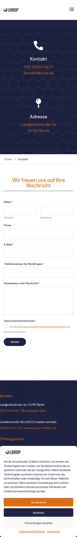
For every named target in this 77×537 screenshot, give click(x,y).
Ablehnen (38, 512)
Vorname (9, 217)
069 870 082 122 (10, 428)
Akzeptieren (38, 502)
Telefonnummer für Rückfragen (24, 263)
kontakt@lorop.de (39, 72)
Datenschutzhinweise (32, 531)
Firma (7, 225)
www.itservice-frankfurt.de (40, 428)
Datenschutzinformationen (20, 320)
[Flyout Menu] (71, 9)
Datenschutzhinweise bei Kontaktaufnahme (44, 327)
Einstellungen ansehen (39, 523)
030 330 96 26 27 (38, 66)
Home (8, 159)
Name (8, 201)
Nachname (46, 217)
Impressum (53, 531)
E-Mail (9, 244)
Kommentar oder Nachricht (22, 283)
